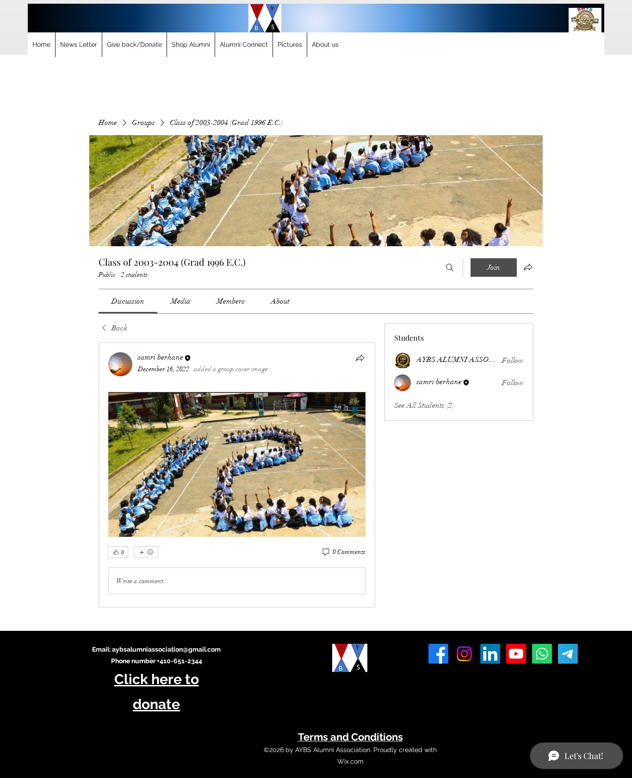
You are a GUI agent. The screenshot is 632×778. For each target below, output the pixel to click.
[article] (237, 475)
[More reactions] (146, 552)
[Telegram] (568, 654)
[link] (128, 301)
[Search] (449, 267)
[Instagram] (464, 654)
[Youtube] (516, 654)
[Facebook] (438, 654)
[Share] (360, 357)
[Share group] (527, 267)
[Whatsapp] (542, 654)
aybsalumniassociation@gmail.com (166, 649)
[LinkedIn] (490, 654)
